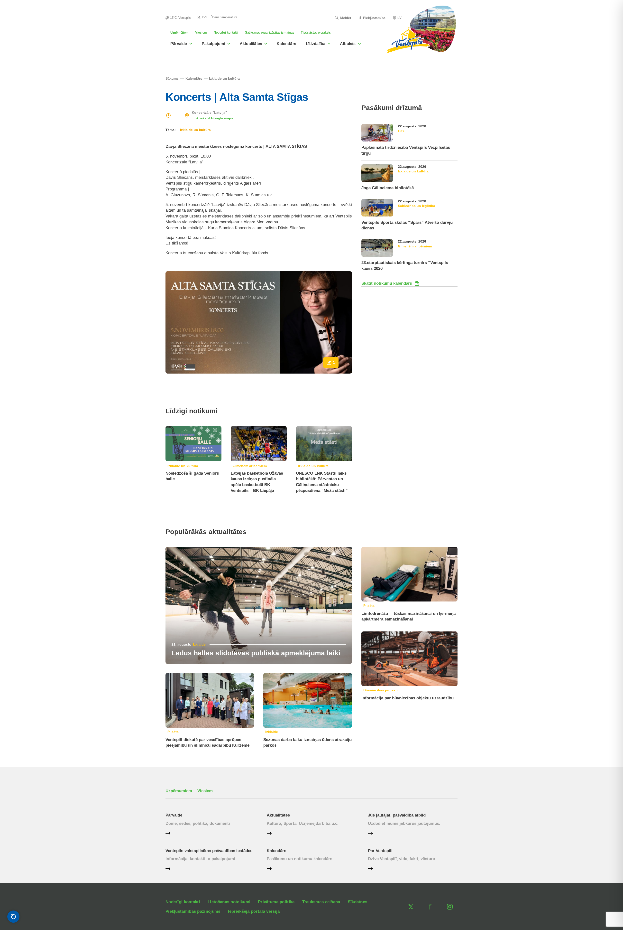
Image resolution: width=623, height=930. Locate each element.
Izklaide (199, 644)
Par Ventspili (380, 851)
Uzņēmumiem (178, 791)
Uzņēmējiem (179, 32)
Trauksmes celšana (321, 902)
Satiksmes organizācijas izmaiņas (269, 32)
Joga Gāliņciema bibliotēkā (387, 188)
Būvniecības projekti (380, 690)
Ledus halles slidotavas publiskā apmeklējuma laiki (256, 653)
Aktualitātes (251, 44)
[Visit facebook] (430, 906)
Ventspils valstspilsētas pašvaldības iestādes (208, 851)
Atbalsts (348, 44)
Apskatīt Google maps (214, 118)
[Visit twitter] (411, 906)
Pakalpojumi (213, 44)
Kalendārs (286, 44)
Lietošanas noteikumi (229, 902)
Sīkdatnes (357, 902)
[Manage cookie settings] (13, 917)
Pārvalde (178, 44)
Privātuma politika (276, 902)
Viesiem (201, 32)
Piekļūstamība (374, 17)
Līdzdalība (315, 44)
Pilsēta (173, 732)
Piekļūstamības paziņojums (192, 911)
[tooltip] (217, 17)
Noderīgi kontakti (226, 32)
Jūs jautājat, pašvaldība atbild (397, 815)
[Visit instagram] (450, 906)
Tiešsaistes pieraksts (316, 32)
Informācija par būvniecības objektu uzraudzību (407, 698)
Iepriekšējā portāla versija (254, 911)
